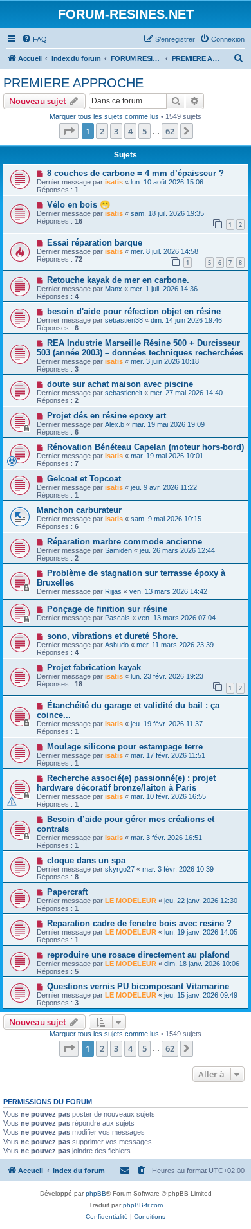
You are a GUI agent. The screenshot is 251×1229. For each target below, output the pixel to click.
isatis (114, 182)
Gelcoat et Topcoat (84, 478)
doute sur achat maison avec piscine (120, 384)
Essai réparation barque (94, 242)
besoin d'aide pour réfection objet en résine (134, 311)
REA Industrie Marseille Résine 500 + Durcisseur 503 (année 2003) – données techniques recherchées (140, 347)
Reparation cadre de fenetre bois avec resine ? (139, 923)
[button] (69, 131)
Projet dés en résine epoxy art (106, 415)
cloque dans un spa (86, 860)
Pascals (117, 618)
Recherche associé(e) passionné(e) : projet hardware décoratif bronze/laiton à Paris (126, 783)
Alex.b (114, 424)
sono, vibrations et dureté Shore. (112, 636)
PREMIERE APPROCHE (73, 83)
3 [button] (116, 131)
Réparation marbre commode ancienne (124, 541)
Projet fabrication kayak (94, 667)
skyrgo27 (120, 869)
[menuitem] (34, 39)
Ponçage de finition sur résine (107, 609)
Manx (113, 288)
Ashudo (117, 645)
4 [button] (130, 131)
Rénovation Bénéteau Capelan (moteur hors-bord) (145, 447)
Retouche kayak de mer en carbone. (118, 280)
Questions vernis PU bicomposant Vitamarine (138, 986)
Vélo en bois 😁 (78, 205)
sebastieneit (123, 393)
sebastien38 (124, 320)
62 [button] (169, 131)
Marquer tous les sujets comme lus (104, 116)
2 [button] (102, 131)
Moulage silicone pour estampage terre (125, 746)
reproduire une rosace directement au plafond (138, 955)
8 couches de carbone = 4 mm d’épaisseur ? (135, 173)
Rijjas (113, 591)
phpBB (96, 1193)
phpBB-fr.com (143, 1204)
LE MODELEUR (130, 900)
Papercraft (67, 892)
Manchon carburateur (79, 510)
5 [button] (144, 131)
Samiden (118, 550)
